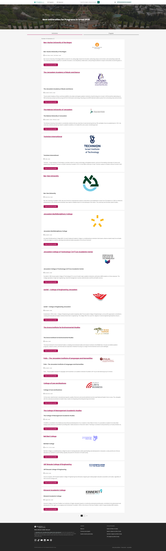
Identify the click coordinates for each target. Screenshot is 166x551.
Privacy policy (123, 547)
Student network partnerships (86, 533)
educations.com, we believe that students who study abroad (48, 532)
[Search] (98, 2)
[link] (58, 15)
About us (82, 528)
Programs (51, 2)
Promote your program (85, 531)
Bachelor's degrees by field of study (114, 533)
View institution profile (50, 65)
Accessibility (129, 547)
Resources (60, 2)
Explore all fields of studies (112, 528)
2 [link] (84, 515)
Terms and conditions (116, 547)
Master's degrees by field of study (114, 531)
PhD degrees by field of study (113, 536)
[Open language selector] (115, 2)
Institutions (55, 33)
